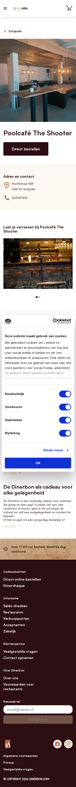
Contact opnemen (18, 658)
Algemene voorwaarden (20, 755)
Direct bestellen (26, 149)
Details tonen (53, 450)
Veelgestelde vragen (20, 651)
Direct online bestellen (22, 579)
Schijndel (15, 31)
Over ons (10, 678)
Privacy (8, 762)
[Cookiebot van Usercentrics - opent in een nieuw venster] (53, 321)
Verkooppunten (16, 618)
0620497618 (19, 198)
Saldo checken (15, 606)
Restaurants (13, 612)
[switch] (65, 407)
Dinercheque (14, 586)
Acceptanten (14, 625)
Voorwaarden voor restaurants (18, 686)
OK (38, 463)
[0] (69, 8)
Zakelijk (9, 631)
